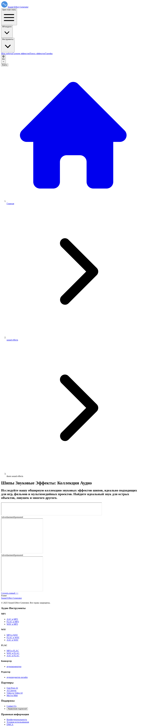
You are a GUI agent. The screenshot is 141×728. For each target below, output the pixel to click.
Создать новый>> (9, 593)
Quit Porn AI (12, 688)
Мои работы (7, 53)
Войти (4, 65)
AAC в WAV (12, 640)
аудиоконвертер (14, 666)
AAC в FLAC (13, 655)
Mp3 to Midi (12, 695)
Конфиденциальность (17, 719)
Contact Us (11, 706)
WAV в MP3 (12, 624)
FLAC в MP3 (13, 621)
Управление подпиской (17, 709)
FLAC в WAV (13, 637)
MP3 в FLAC (13, 651)
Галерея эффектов (21, 53)
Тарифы (49, 53)
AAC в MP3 (12, 619)
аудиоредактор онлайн (17, 677)
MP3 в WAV (12, 635)
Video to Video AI (15, 693)
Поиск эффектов (37, 53)
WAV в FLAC (13, 653)
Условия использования (18, 722)
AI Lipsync (12, 690)
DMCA (10, 724)
